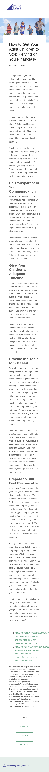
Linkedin (24, 745)
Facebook (24, 727)
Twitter (25, 736)
